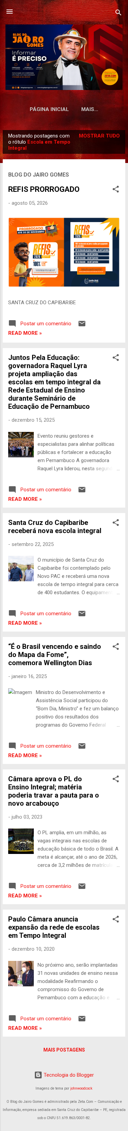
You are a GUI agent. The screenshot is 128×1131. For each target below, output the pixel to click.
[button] (116, 190)
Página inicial (49, 109)
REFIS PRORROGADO (44, 189)
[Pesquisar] (118, 13)
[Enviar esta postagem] (82, 326)
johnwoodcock (81, 1088)
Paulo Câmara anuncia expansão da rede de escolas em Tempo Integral (54, 927)
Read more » (25, 333)
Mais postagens (64, 1050)
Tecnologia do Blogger (68, 1075)
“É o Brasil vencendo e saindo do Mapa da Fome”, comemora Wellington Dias (54, 654)
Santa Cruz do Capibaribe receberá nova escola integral (54, 526)
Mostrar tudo (99, 136)
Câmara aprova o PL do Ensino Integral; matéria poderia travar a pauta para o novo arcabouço (53, 791)
